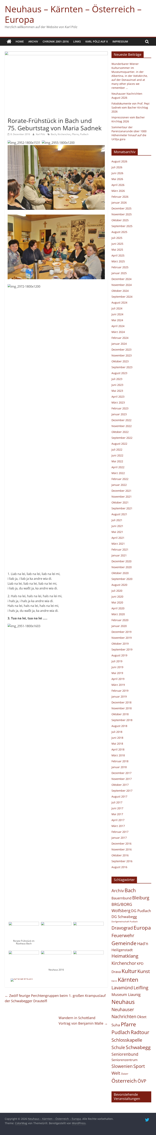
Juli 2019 (116, 661)
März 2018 (118, 755)
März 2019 (118, 685)
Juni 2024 (117, 314)
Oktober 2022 (120, 432)
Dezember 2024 (121, 279)
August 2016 (119, 867)
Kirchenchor (64, 134)
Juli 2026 (116, 167)
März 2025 (118, 261)
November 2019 (121, 637)
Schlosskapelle (126, 1040)
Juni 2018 (117, 737)
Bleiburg (140, 898)
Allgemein (15, 114)
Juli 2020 (116, 590)
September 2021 (121, 508)
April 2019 (117, 679)
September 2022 (121, 438)
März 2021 (118, 543)
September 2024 (121, 296)
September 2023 (121, 367)
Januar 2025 (119, 273)
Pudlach (84, 134)
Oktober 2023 (120, 361)
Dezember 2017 (121, 773)
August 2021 (119, 514)
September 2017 (121, 790)
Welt (115, 1073)
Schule (118, 1047)
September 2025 (121, 226)
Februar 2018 (119, 761)
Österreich (124, 1080)
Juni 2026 (117, 173)
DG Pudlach (141, 910)
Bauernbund (121, 898)
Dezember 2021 (121, 490)
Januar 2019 (119, 696)
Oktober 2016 (120, 855)
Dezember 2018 (121, 702)
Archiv (33, 41)
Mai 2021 (117, 532)
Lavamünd (122, 988)
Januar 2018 (119, 767)
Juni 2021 (117, 526)
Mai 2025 (117, 249)
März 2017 (118, 826)
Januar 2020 (119, 626)
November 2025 (121, 214)
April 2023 (117, 396)
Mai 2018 (117, 743)
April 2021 (117, 538)
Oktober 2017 (120, 785)
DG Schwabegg (124, 916)
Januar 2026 (119, 202)
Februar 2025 (119, 267)
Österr (124, 1073)
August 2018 (119, 726)
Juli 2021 (116, 520)
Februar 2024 (119, 338)
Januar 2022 (119, 485)
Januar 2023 (119, 414)
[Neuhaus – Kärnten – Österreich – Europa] (9, 42)
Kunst (143, 971)
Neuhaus (123, 1001)
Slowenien (122, 1066)
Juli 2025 (116, 238)
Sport (139, 1066)
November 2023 (121, 355)
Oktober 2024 (120, 291)
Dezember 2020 (121, 561)
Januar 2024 (119, 343)
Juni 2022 (117, 455)
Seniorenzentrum (124, 1060)
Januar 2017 (119, 837)
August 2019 (119, 655)
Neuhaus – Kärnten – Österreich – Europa (73, 14)
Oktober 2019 (120, 643)
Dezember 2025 (121, 208)
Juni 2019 (117, 667)
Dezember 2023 (121, 349)
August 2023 (119, 373)
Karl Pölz (41, 134)
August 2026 (119, 161)
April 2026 (117, 185)
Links (77, 41)
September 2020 (121, 579)
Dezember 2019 (121, 632)
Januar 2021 (119, 555)
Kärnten (128, 979)
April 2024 (117, 326)
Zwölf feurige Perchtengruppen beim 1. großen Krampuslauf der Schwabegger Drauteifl (55, 998)
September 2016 (121, 861)
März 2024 (118, 332)
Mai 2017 (117, 814)
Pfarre (75, 134)
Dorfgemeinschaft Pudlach (124, 921)
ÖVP (142, 1081)
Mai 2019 (117, 673)
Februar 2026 (119, 196)
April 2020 (117, 608)
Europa (142, 927)
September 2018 (121, 720)
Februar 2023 (119, 408)
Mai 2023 (117, 390)
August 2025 (119, 232)
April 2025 (117, 255)
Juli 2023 (116, 379)
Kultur (129, 971)
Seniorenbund (124, 1054)
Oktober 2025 (120, 220)
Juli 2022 (116, 449)
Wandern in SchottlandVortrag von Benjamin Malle (83, 1020)
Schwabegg (138, 1047)
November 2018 (121, 708)
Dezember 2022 (121, 420)
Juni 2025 (117, 243)
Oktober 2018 (120, 714)
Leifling (141, 988)
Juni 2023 (117, 385)
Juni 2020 (117, 596)
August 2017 (119, 796)
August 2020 (119, 585)
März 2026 (118, 191)
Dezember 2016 (121, 843)
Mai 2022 (117, 461)
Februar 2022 (119, 479)
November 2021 (121, 496)
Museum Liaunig (126, 994)
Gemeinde (123, 943)
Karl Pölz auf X (96, 41)
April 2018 (117, 749)
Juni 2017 (117, 808)
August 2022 (119, 443)
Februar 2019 (119, 690)
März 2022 (118, 473)
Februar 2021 (119, 549)
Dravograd (122, 928)
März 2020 (118, 614)
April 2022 (117, 467)
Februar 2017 (119, 832)
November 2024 (121, 285)
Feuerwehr (122, 935)
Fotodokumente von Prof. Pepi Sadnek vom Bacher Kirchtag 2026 (130, 107)
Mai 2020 (117, 602)
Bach (53, 134)
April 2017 (117, 820)
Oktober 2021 (120, 502)
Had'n (142, 943)
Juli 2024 (116, 308)
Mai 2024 (117, 320)
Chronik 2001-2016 (56, 41)
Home (20, 41)
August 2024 (119, 302)
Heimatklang (124, 956)
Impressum (120, 41)
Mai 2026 (117, 179)
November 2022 (121, 426)
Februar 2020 (119, 620)
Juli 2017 (116, 802)
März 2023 (118, 402)
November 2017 (121, 779)
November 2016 (121, 849)
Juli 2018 (116, 732)
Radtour (140, 1032)
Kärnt (114, 981)
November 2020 (121, 567)
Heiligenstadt (122, 950)
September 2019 (121, 649)
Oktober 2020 (120, 573)
